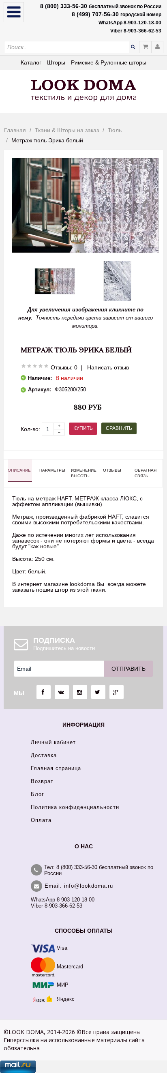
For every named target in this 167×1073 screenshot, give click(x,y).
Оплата (41, 820)
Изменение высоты (83, 473)
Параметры (51, 470)
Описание (19, 470)
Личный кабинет (53, 742)
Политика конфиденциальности (75, 807)
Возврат (42, 781)
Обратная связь (145, 473)
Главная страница (56, 768)
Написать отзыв (108, 367)
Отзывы (112, 470)
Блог (37, 794)
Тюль (115, 130)
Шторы (56, 62)
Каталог (31, 62)
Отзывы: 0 (64, 367)
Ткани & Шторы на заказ (67, 130)
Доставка (44, 755)
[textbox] (66, 47)
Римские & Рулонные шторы (108, 62)
